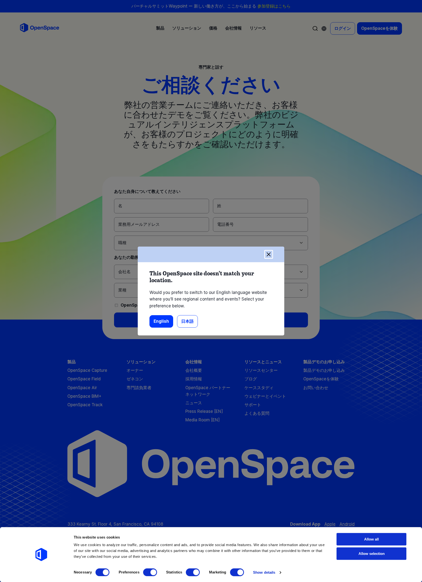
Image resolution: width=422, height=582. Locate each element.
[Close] (269, 254)
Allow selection (372, 553)
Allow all (371, 539)
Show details (264, 572)
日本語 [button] (187, 321)
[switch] (150, 572)
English (161, 321)
